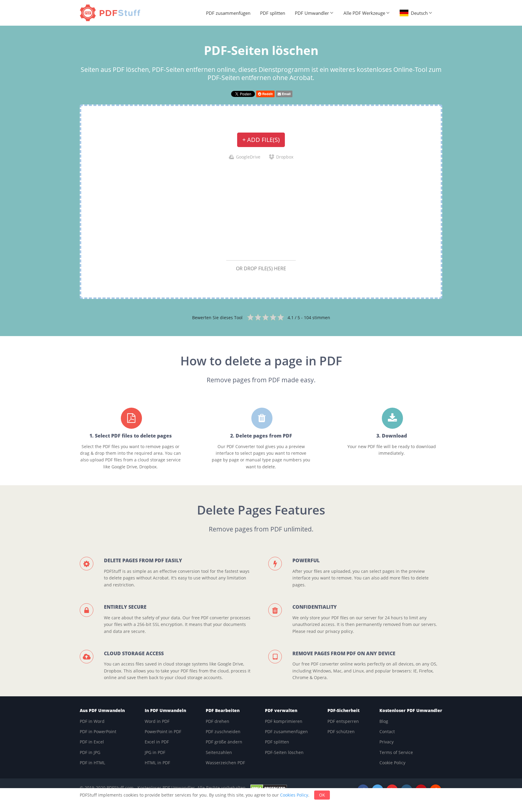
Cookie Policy (392, 762)
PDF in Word (92, 721)
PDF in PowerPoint (98, 731)
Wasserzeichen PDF (225, 762)
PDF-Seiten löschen (284, 752)
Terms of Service (396, 752)
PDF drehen (217, 721)
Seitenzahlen (219, 752)
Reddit (267, 93)
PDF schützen (341, 731)
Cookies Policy (294, 795)
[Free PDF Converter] (111, 13)
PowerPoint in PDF (163, 731)
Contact (387, 731)
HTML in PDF (157, 762)
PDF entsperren (343, 721)
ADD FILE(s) (261, 140)
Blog (383, 721)
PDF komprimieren (283, 721)
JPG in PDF (155, 752)
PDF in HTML (92, 762)
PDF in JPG (90, 752)
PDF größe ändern (224, 742)
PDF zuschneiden (223, 731)
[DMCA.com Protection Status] (268, 788)
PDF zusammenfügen (228, 13)
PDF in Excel (92, 742)
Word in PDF (157, 721)
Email (286, 93)
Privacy (386, 742)
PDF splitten (272, 13)
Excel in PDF (157, 742)
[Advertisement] (261, 210)
